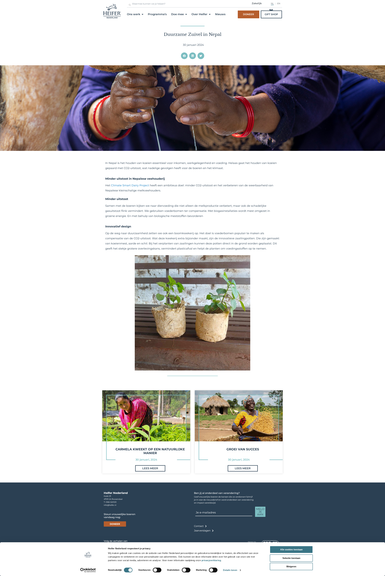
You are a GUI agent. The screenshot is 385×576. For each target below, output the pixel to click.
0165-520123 (111, 502)
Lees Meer (150, 468)
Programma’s (157, 14)
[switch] (157, 570)
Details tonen (230, 570)
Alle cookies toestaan (291, 549)
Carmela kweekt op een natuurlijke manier (150, 451)
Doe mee (177, 14)
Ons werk (133, 14)
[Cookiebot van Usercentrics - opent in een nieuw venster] (88, 570)
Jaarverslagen (202, 530)
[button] (184, 55)
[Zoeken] (130, 5)
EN (278, 3)
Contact (199, 526)
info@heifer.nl (110, 505)
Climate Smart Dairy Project (130, 185)
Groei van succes (242, 449)
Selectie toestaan (291, 558)
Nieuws (220, 14)
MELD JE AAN (260, 511)
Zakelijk (257, 3)
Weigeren (291, 566)
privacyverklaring (211, 560)
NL (272, 3)
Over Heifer (199, 14)
